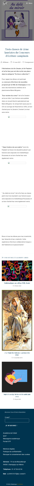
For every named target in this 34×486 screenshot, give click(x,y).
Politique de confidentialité (12, 451)
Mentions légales (9, 449)
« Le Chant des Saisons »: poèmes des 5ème (17, 354)
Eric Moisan (20, 484)
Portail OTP (7, 441)
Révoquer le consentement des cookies (16, 454)
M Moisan (6, 62)
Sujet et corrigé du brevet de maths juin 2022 (17, 395)
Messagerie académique (11, 439)
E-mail (7, 417)
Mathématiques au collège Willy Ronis (17, 283)
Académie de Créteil (10, 433)
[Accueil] (12, 22)
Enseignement (18, 22)
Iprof (4, 436)
